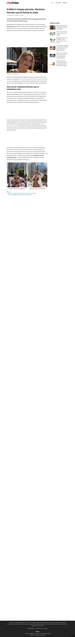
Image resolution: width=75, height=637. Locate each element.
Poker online (58, 2)
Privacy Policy (37, 635)
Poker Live (65, 2)
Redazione (32, 635)
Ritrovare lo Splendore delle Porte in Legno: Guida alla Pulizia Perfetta (61, 27)
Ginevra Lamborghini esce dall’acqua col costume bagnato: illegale (22, 193)
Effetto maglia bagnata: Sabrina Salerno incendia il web (19, 194)
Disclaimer (43, 635)
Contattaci (46, 628)
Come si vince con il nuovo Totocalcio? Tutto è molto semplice (61, 33)
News (52, 2)
